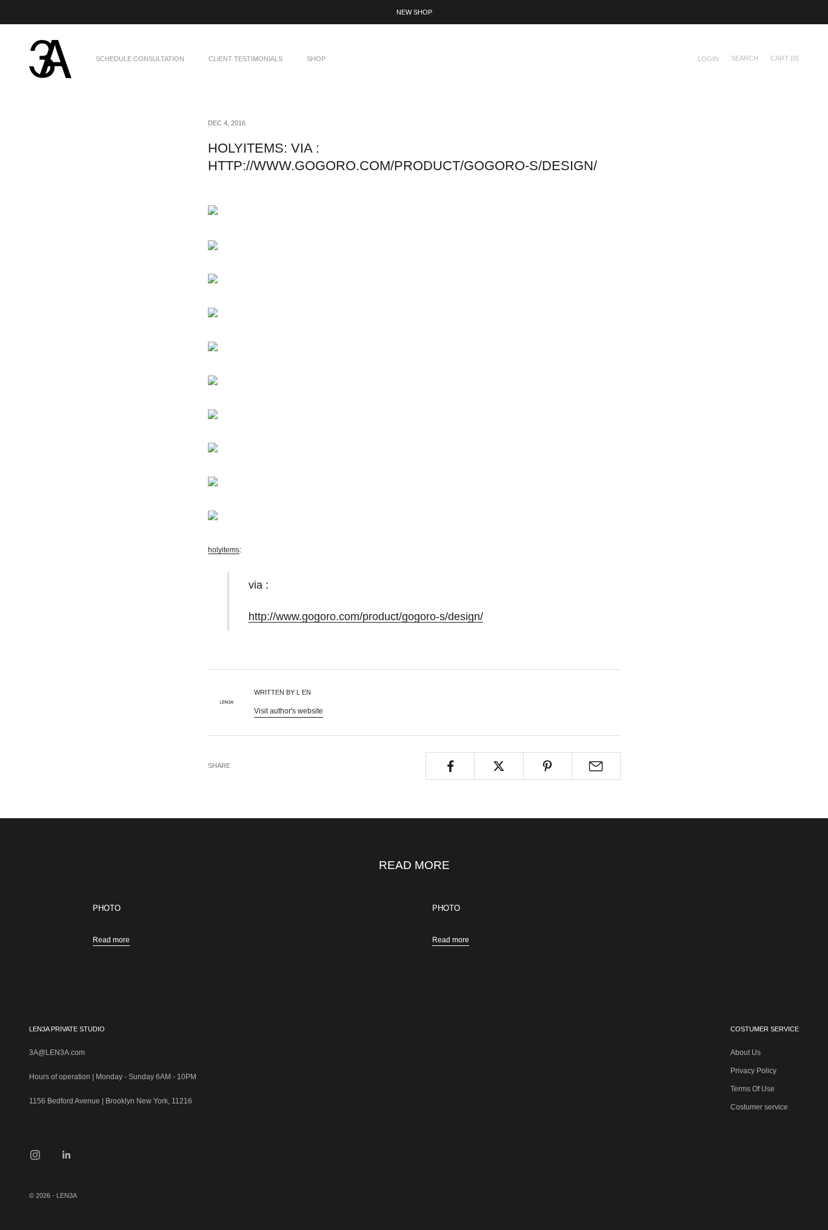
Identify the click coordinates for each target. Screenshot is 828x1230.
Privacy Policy (753, 1070)
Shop (316, 58)
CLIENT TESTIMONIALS (245, 58)
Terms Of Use (752, 1089)
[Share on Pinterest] (548, 766)
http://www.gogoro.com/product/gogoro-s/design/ (366, 616)
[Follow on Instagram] (35, 1155)
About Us (745, 1052)
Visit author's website (288, 711)
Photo (107, 908)
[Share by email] (596, 766)
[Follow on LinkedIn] (67, 1155)
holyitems (223, 550)
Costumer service (759, 1107)
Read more (111, 940)
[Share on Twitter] (499, 766)
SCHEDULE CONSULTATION (140, 58)
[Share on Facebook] (450, 766)
